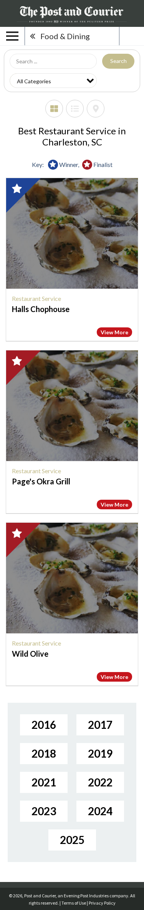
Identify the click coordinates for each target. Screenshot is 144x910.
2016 (43, 724)
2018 (43, 753)
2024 (100, 811)
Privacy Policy (102, 903)
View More (114, 332)
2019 (100, 753)
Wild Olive (30, 653)
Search (118, 61)
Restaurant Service (36, 298)
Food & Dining (65, 36)
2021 (43, 782)
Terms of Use (73, 903)
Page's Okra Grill (41, 481)
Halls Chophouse (41, 309)
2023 (43, 811)
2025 (72, 839)
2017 (100, 724)
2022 (100, 782)
